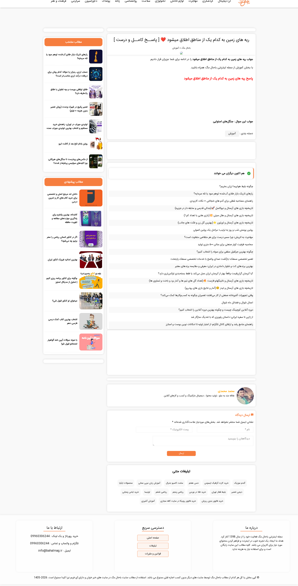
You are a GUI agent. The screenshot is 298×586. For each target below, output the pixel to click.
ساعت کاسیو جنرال (174, 483)
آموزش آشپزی (148, 501)
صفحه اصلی (153, 538)
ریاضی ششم (161, 492)
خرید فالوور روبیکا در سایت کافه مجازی (178, 501)
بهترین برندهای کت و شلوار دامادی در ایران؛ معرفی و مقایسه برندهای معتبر (214, 266)
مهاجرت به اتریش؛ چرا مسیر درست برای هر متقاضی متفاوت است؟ (218, 237)
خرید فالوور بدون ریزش (212, 501)
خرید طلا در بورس (197, 492)
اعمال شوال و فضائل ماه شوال (237, 303)
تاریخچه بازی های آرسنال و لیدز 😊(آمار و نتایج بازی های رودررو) (219, 288)
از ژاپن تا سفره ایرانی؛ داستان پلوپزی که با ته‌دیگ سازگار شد (222, 317)
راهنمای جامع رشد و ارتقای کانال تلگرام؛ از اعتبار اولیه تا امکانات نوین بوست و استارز (209, 324)
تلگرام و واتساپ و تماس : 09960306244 (54, 543)
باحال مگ (186, 48)
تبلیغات (153, 546)
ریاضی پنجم (178, 492)
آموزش (175, 48)
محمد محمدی (226, 391)
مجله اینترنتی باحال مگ (218, 67)
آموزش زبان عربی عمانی (149, 483)
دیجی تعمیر (236, 492)
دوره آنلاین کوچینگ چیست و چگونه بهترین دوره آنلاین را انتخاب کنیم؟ (215, 310)
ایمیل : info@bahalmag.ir (54, 550)
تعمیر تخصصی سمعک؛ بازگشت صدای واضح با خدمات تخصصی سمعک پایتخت (212, 259)
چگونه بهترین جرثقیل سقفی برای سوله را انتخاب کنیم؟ (225, 252)
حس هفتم (194, 483)
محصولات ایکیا (126, 483)
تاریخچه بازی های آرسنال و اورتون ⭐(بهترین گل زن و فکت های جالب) (215, 223)
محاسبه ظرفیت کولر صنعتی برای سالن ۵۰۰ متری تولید (225, 244)
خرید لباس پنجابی (130, 492)
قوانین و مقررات (153, 554)
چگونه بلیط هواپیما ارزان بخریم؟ (236, 186)
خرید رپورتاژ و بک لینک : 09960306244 (54, 536)
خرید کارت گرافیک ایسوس (216, 483)
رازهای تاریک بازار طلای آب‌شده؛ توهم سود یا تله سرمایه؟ (223, 194)
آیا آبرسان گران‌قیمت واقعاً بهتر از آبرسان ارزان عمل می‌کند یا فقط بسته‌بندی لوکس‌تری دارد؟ (205, 273)
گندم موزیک (239, 483)
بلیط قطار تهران (219, 492)
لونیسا (147, 492)
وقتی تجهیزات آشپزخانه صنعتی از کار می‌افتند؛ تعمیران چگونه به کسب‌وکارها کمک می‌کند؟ (207, 295)
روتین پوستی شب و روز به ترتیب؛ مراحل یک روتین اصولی (223, 230)
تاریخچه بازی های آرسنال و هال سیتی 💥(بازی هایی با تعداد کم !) (218, 215)
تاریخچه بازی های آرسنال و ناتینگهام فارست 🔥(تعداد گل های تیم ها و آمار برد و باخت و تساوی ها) (201, 281)
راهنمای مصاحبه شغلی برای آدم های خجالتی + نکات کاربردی (221, 201)
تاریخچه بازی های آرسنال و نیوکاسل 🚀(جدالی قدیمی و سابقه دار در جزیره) (214, 208)
